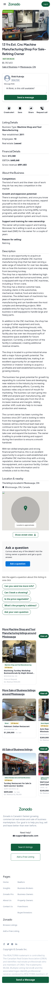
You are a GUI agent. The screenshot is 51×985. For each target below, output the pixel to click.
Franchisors (23, 906)
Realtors (21, 882)
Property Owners (25, 900)
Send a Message (25, 979)
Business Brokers (25, 888)
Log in (46, 4)
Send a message (25, 97)
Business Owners (25, 894)
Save (20, 112)
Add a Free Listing (25, 856)
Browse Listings (10, 925)
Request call (42, 112)
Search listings (25, 847)
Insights (6, 888)
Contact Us (8, 906)
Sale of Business (10, 67)
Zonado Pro (8, 894)
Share (31, 112)
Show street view (24, 534)
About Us (7, 900)
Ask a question (18, 563)
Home (5, 882)
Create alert (9, 112)
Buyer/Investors (25, 912)
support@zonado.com (26, 835)
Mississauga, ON (28, 67)
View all (43, 636)
